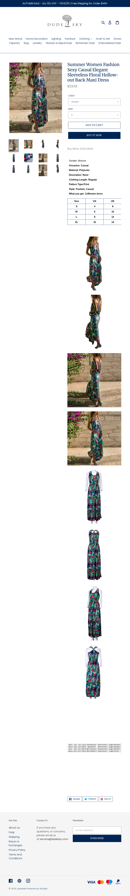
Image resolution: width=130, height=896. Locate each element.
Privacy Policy (17, 850)
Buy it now (94, 135)
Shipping (14, 837)
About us (14, 827)
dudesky (21, 888)
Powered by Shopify (37, 888)
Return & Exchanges (15, 843)
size (70, 109)
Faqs (12, 832)
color (71, 95)
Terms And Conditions (15, 856)
